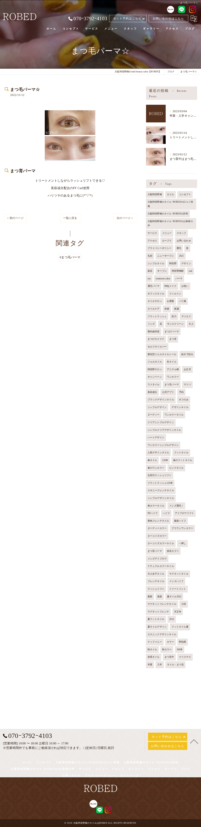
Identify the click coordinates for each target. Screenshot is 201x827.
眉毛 (178, 248)
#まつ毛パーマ (70, 257)
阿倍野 (172, 263)
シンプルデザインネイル (161, 498)
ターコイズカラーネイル (161, 543)
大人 (191, 323)
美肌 (159, 596)
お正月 (187, 369)
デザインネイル (180, 407)
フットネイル (181, 452)
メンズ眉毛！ (176, 505)
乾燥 (166, 308)
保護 (176, 308)
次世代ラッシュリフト (160, 475)
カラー (170, 641)
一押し (182, 543)
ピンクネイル (176, 467)
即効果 (182, 641)
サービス (152, 233)
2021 (181, 255)
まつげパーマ (171, 331)
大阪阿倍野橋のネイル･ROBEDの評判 (168, 213)
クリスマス (185, 657)
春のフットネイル (182, 460)
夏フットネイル (156, 619)
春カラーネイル (156, 505)
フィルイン (175, 293)
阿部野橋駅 (178, 271)
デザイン (186, 263)
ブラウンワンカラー (182, 528)
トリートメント (177, 588)
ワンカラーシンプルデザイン (163, 445)
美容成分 (152, 392)
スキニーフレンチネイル (161, 490)
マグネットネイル (178, 573)
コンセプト (185, 194)
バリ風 (182, 301)
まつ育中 (169, 657)
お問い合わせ (184, 240)
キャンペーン (155, 376)
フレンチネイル (156, 581)
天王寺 (177, 611)
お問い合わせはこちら (168, 18)
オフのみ (183, 399)
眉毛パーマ (154, 286)
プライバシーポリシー (160, 248)
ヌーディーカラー (157, 528)
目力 (174, 316)
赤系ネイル (154, 657)
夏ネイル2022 (174, 596)
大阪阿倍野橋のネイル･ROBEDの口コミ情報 (170, 204)
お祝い (185, 286)
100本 (180, 649)
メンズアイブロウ (157, 558)
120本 (165, 460)
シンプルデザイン (157, 407)
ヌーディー (154, 414)
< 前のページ (15, 218)
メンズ (151, 323)
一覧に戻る (70, 218)
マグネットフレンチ (158, 611)
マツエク (186, 316)
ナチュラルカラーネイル (161, 566)
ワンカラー (173, 376)
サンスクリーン (175, 323)
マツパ (187, 384)
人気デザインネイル (158, 452)
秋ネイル (152, 649)
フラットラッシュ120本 (160, 483)
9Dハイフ (153, 513)
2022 (171, 619)
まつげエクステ (156, 339)
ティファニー (155, 641)
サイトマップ (129, 775)
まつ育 (172, 339)
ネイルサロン (155, 301)
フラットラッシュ (157, 316)
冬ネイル (171, 361)
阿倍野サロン (155, 369)
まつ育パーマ (155, 551)
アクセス (152, 240)
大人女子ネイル (156, 573)
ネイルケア (154, 308)
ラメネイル (154, 384)
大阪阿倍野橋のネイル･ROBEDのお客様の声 (170, 223)
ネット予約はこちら (127, 18)
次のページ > (125, 218)
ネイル (170, 194)
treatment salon (163, 278)
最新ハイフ (180, 520)
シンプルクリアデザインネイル (164, 430)
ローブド (167, 240)
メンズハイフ (176, 581)
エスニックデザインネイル (162, 634)
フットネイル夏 (180, 626)
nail (190, 271)
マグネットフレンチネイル (162, 604)
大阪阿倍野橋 (155, 194)
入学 (159, 664)
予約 (181, 392)
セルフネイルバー (157, 346)
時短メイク (170, 286)
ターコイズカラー (157, 536)
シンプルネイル (156, 263)
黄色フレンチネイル (158, 520)
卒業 (150, 664)
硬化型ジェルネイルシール (162, 354)
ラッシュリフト (156, 588)
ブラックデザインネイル (161, 399)
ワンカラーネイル (174, 414)
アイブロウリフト (184, 513)
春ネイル (152, 460)
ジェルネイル (155, 361)
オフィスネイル (156, 293)
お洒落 (170, 301)
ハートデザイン (156, 437)
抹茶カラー (173, 551)
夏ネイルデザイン (157, 626)
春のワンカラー (156, 467)
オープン (162, 271)
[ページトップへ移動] (194, 741)
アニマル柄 (173, 369)
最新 (150, 596)
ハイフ (166, 513)
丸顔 (150, 255)
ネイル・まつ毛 (175, 664)
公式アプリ (168, 392)
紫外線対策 (154, 331)
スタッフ (181, 233)
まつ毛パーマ (171, 384)
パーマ (179, 278)
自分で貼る (187, 354)
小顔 (183, 604)
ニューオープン (165, 255)
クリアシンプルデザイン (161, 422)
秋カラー (167, 649)
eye (149, 278)
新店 (150, 271)
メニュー (167, 233)
